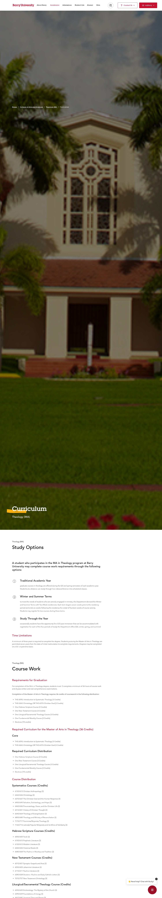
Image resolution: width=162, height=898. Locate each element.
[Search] (110, 5)
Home (14, 107)
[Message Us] (152, 889)
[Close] (156, 879)
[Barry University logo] (23, 5)
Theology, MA (51, 107)
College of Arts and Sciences (31, 107)
